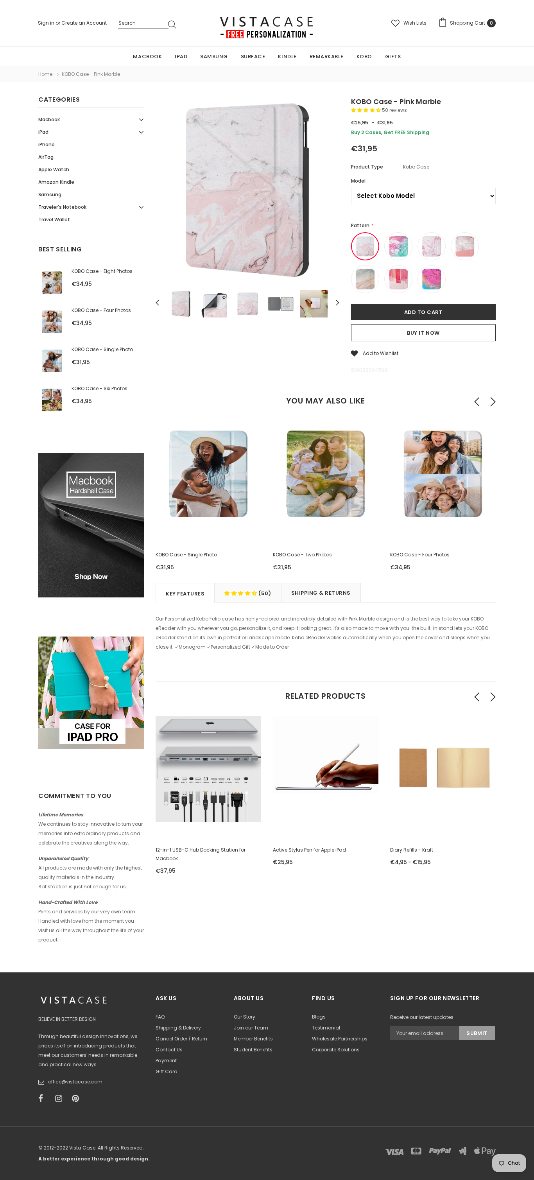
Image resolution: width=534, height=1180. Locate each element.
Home (45, 74)
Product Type (367, 166)
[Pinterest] (78, 1098)
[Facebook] (44, 1098)
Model (358, 181)
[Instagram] (61, 1098)
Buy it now (423, 333)
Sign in (47, 23)
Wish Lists (414, 23)
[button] (366, 110)
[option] (247, 191)
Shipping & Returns (321, 593)
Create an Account (84, 23)
